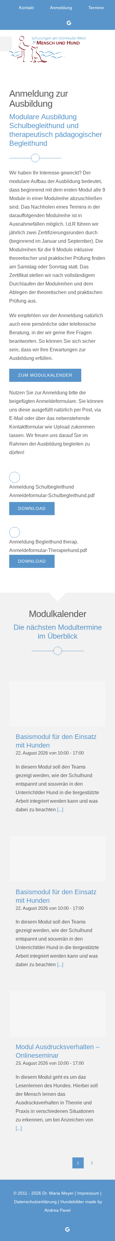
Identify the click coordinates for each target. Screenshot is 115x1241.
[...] (60, 809)
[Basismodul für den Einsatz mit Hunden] (57, 703)
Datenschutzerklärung (35, 1201)
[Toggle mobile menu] (103, 45)
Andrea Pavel (57, 1210)
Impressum (88, 1193)
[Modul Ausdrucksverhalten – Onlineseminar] (57, 1014)
